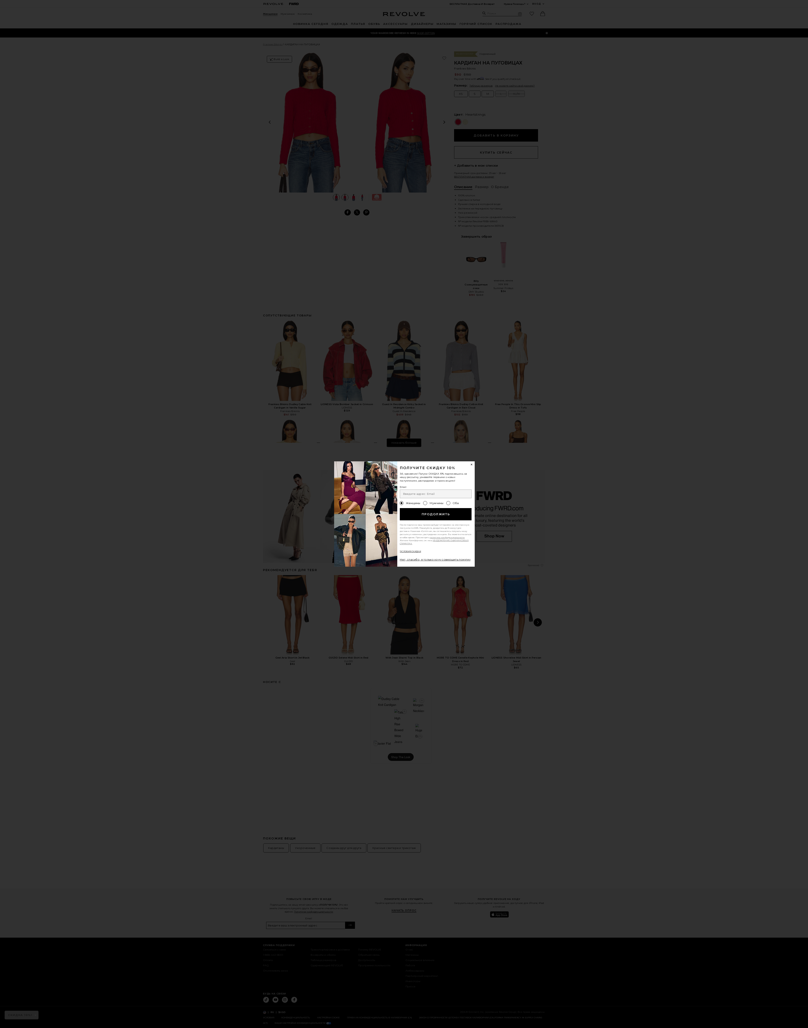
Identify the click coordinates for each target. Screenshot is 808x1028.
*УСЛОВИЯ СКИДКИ (410, 551)
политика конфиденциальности (447, 537)
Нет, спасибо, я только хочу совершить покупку (435, 559)
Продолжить (436, 514)
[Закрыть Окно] (472, 464)
